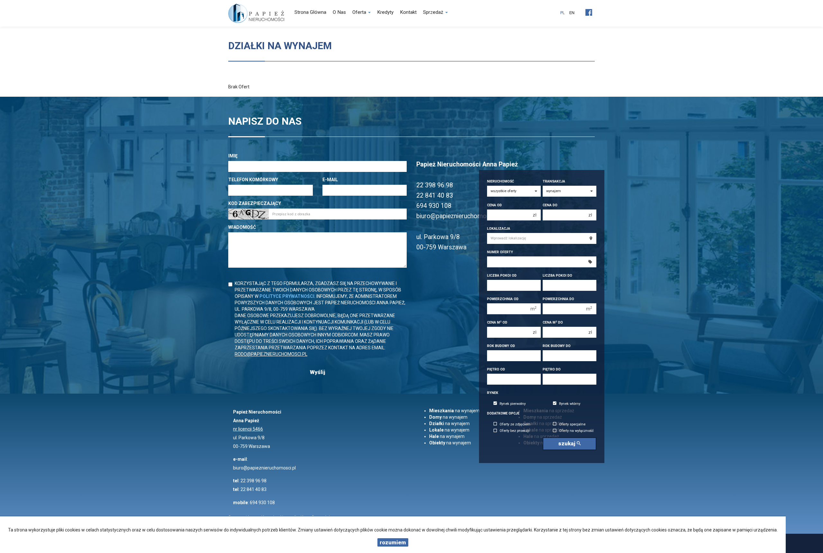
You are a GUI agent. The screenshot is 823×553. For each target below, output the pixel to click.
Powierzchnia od (503, 299)
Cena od (494, 205)
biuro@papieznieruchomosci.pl (264, 467)
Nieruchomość (500, 181)
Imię (233, 155)
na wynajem (454, 410)
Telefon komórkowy (253, 179)
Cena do (550, 205)
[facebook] (588, 10)
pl (562, 12)
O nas (339, 12)
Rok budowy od (501, 346)
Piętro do (552, 369)
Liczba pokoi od (502, 275)
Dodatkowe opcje (503, 413)
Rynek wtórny (569, 404)
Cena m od (497, 322)
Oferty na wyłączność (576, 431)
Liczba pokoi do (557, 275)
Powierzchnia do (558, 299)
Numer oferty (500, 252)
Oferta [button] (359, 12)
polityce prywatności (286, 296)
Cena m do (553, 322)
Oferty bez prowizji (514, 431)
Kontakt (408, 12)
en (571, 12)
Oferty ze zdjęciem (515, 424)
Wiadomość (242, 227)
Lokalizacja (498, 229)
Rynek (492, 393)
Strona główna (310, 12)
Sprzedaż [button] (434, 12)
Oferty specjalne (572, 424)
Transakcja (554, 181)
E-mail (330, 179)
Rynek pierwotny (513, 404)
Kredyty (385, 12)
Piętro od (496, 369)
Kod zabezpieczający (254, 203)
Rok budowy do (557, 346)
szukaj (567, 443)
